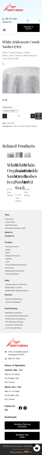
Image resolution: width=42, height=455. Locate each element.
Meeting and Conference (14, 271)
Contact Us (9, 236)
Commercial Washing (13, 299)
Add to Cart (38, 116)
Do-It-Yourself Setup (13, 328)
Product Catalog (15, 53)
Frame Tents (10, 222)
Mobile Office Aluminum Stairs (17, 291)
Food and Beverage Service (15, 265)
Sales (7, 280)
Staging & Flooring (12, 256)
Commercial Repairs (13, 302)
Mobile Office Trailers (13, 288)
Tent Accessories (12, 247)
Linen (11, 55)
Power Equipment (12, 274)
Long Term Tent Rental (14, 325)
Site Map (26, 449)
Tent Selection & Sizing (14, 322)
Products (8, 242)
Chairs (7, 253)
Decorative (9, 268)
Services (8, 295)
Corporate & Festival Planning (16, 316)
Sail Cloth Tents (11, 225)
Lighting (8, 259)
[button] (4, 30)
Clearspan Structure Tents (15, 228)
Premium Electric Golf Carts (16, 284)
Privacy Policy (17, 449)
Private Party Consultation (15, 319)
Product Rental (24, 126)
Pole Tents (9, 219)
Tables (7, 250)
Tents (7, 215)
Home (4, 53)
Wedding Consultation (13, 313)
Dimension (7, 107)
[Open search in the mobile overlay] (28, 20)
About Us (8, 232)
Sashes (18, 55)
